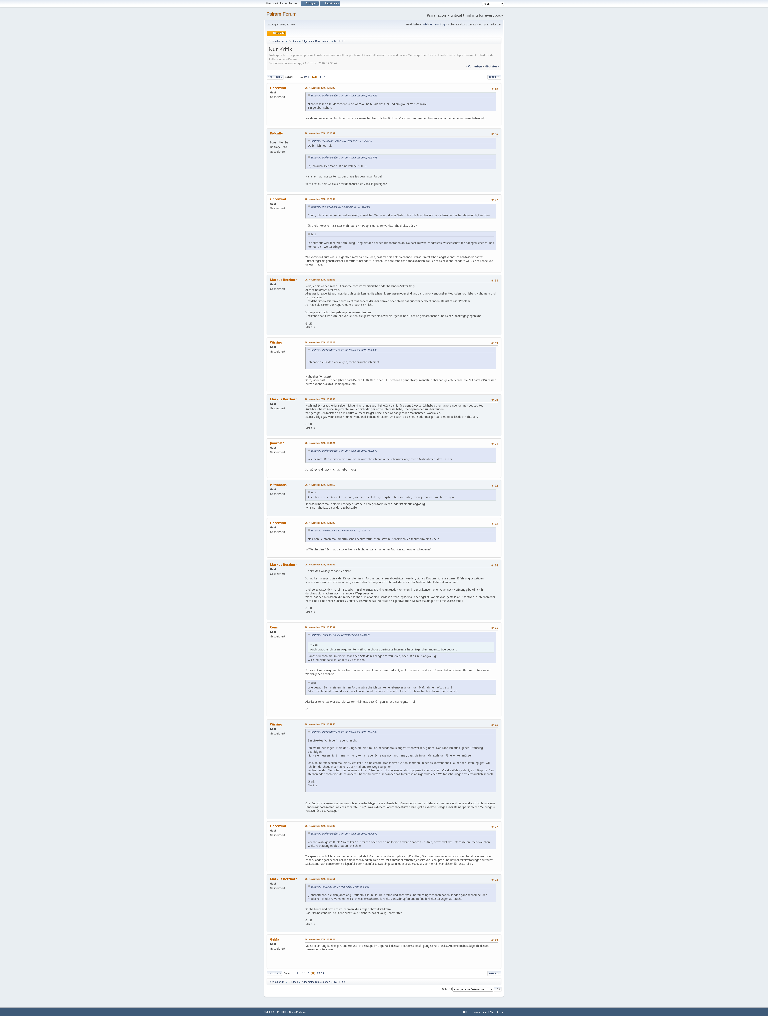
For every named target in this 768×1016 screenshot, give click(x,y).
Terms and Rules (479, 1011)
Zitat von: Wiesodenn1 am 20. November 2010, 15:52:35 (341, 141)
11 (309, 76)
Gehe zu (446, 989)
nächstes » (492, 66)
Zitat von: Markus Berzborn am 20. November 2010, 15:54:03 (344, 157)
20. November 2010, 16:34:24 (320, 442)
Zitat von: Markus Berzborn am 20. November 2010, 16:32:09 (344, 450)
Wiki (425, 24)
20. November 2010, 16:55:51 (320, 878)
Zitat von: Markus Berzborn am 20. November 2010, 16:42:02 (344, 732)
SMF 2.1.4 (269, 1012)
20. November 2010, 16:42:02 (320, 564)
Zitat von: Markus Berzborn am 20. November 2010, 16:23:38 (344, 350)
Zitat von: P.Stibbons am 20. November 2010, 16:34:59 (340, 635)
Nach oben (274, 973)
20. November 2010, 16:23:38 (320, 279)
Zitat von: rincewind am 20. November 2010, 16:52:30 (340, 886)
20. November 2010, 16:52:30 (320, 825)
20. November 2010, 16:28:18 (320, 342)
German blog (437, 24)
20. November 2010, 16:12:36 (320, 87)
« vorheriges (474, 66)
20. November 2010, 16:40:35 (320, 522)
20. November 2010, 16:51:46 (320, 724)
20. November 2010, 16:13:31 (320, 133)
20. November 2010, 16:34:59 (320, 484)
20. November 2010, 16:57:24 (320, 939)
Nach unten (275, 76)
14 (324, 76)
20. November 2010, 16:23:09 (320, 198)
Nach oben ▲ (497, 1011)
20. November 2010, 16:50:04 (320, 627)
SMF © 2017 (282, 1012)
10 (305, 76)
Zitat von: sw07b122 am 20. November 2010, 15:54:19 (340, 530)
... (301, 76)
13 (319, 76)
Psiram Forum (281, 14)
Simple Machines (297, 1012)
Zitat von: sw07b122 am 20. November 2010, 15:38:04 (340, 206)
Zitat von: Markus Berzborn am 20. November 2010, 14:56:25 (344, 95)
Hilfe (465, 1011)
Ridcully (276, 133)
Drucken (494, 76)
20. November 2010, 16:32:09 (320, 399)
